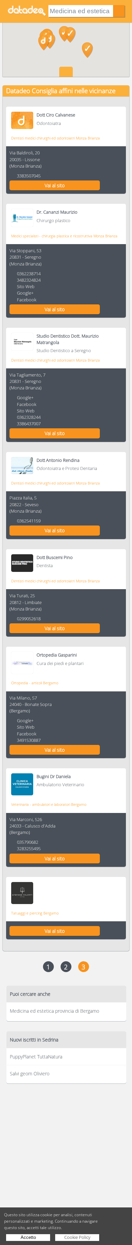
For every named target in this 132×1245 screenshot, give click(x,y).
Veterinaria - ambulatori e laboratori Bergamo (48, 804)
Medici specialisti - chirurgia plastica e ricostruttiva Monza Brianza (64, 235)
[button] (44, 42)
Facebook (26, 300)
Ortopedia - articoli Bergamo (34, 682)
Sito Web (26, 286)
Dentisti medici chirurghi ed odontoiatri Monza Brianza (55, 138)
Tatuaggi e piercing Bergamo (35, 913)
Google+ (25, 293)
